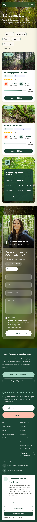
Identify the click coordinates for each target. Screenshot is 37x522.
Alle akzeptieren (18, 513)
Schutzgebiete (7, 427)
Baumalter (19, 34)
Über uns (23, 427)
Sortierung (7, 44)
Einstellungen (18, 508)
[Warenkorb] (28, 4)
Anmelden (19, 415)
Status (15, 39)
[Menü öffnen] (32, 4)
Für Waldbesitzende (8, 438)
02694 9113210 (15, 264)
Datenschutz (24, 438)
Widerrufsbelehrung (26, 445)
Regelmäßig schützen (18, 381)
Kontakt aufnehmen (20, 333)
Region (8, 34)
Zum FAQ (10, 269)
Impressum (24, 434)
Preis (5, 39)
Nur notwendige (18, 503)
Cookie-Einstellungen (27, 449)
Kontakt (22, 430)
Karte (4, 430)
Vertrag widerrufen (26, 454)
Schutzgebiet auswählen (17, 375)
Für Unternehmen (8, 434)
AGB (21, 441)
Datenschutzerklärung (16, 320)
